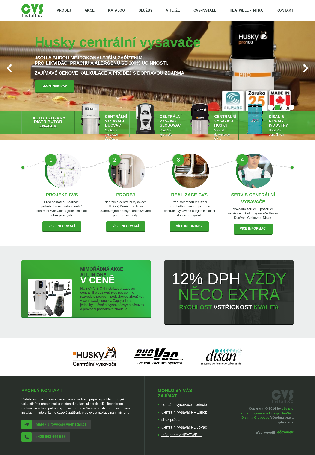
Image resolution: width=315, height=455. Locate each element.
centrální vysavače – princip (184, 405)
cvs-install (204, 10)
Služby (145, 10)
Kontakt (284, 10)
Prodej (64, 10)
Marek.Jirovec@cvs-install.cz (61, 424)
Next (305, 68)
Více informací (61, 226)
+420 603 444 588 (50, 437)
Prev (9, 68)
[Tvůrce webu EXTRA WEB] (285, 432)
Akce (90, 10)
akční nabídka (54, 86)
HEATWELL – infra (246, 10)
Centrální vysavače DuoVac (184, 427)
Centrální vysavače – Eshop (184, 412)
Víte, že (173, 10)
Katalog (116, 10)
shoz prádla (171, 420)
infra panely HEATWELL (181, 435)
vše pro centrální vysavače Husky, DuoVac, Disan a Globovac (266, 413)
